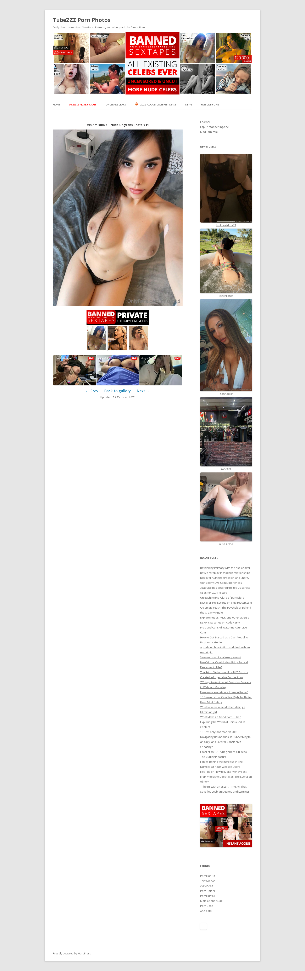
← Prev (91, 390)
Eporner (205, 122)
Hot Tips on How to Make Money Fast (223, 772)
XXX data (206, 911)
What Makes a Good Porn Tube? (220, 717)
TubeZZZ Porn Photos (81, 20)
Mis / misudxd (97, 125)
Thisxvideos (207, 881)
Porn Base (206, 906)
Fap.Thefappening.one (214, 127)
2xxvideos (206, 886)
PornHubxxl (207, 896)
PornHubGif (207, 876)
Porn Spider (207, 891)
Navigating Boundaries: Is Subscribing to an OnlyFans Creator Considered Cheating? (225, 742)
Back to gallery (117, 390)
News (188, 104)
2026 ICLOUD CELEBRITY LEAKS (158, 104)
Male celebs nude (211, 901)
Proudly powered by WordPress (72, 953)
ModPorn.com (209, 132)
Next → (143, 390)
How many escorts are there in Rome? (224, 692)
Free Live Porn (210, 104)
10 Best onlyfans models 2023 (219, 732)
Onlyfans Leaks (116, 104)
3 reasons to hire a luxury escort (220, 657)
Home (56, 104)
